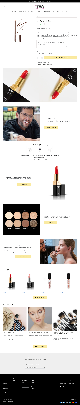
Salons (23, 382)
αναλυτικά (62, 42)
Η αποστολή (50, 25)
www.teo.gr (24, 384)
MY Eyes (50, 222)
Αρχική (37, 16)
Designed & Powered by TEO (8, 401)
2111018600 (6, 381)
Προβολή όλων (40, 297)
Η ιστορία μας (24, 380)
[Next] (54, 149)
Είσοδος (32, 380)
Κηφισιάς (6, 388)
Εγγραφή (32, 382)
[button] (4, 6)
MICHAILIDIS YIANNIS (23, 256)
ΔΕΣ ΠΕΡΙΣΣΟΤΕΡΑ (51, 127)
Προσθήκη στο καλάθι (61, 57)
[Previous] (25, 149)
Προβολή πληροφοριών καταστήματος (45, 64)
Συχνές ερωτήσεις (34, 390)
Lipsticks (24, 184)
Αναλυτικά (14, 380)
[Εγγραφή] (44, 367)
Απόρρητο (33, 388)
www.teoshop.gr (9, 399)
